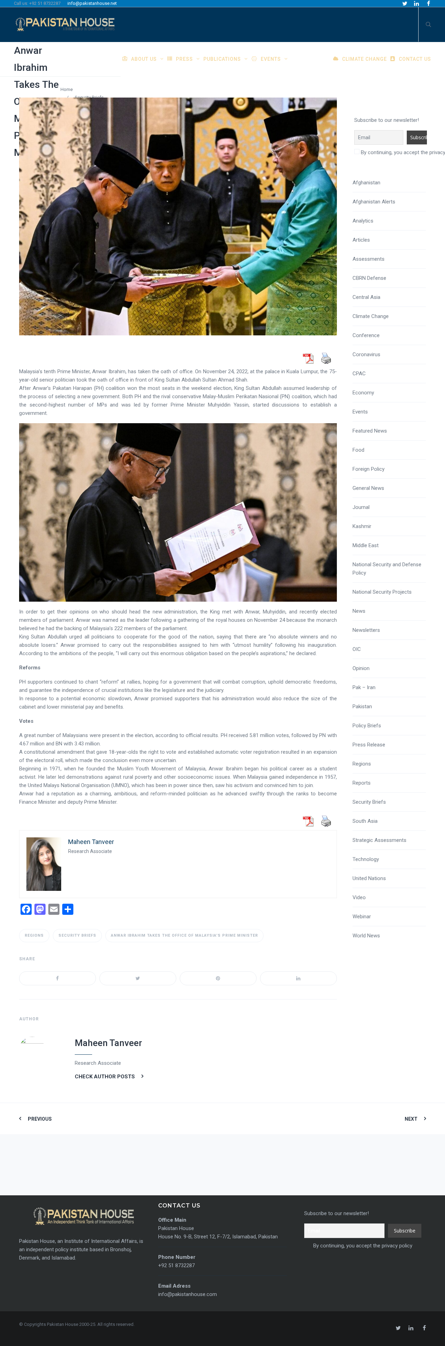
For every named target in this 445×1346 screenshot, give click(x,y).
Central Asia (366, 297)
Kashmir (362, 526)
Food (358, 450)
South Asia (365, 821)
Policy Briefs (367, 725)
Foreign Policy (369, 469)
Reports (362, 783)
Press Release (369, 745)
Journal (361, 507)
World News (366, 936)
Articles (361, 240)
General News (368, 488)
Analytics (363, 221)
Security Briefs (77, 935)
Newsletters (366, 630)
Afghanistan (366, 182)
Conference (366, 335)
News (359, 611)
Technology (366, 859)
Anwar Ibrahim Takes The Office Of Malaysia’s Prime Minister (184, 935)
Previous (40, 1119)
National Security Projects (382, 592)
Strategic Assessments (379, 840)
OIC (357, 649)
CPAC (359, 373)
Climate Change (371, 316)
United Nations (369, 878)
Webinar (362, 916)
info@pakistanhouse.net (92, 3)
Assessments (369, 259)
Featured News (370, 431)
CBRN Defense (369, 278)
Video (359, 897)
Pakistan (362, 706)
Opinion (361, 668)
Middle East (366, 545)
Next (411, 1119)
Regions (34, 935)
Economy (363, 393)
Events (360, 412)
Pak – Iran (364, 687)
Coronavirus (366, 354)
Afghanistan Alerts (374, 202)
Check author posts (105, 1076)
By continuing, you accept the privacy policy (362, 1246)
